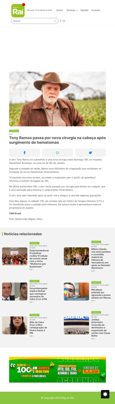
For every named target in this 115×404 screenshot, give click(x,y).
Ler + (32, 269)
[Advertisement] (57, 47)
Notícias (71, 10)
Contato (95, 10)
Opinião (85, 10)
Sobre (59, 10)
